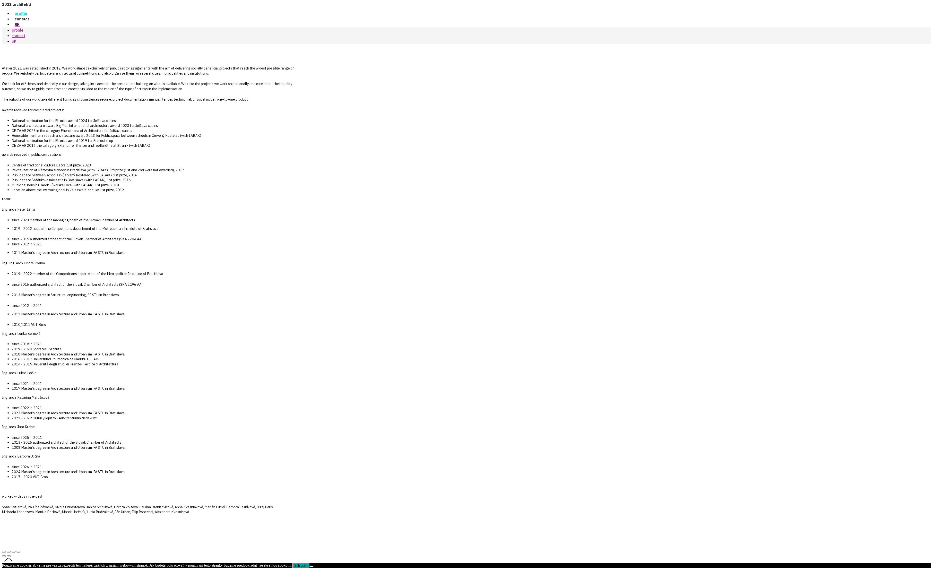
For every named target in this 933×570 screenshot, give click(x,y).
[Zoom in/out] (18, 552)
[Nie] (311, 566)
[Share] (9, 552)
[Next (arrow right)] (9, 556)
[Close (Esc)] (4, 552)
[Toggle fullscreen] (14, 552)
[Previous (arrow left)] (4, 556)
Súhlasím (301, 565)
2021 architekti (16, 4)
